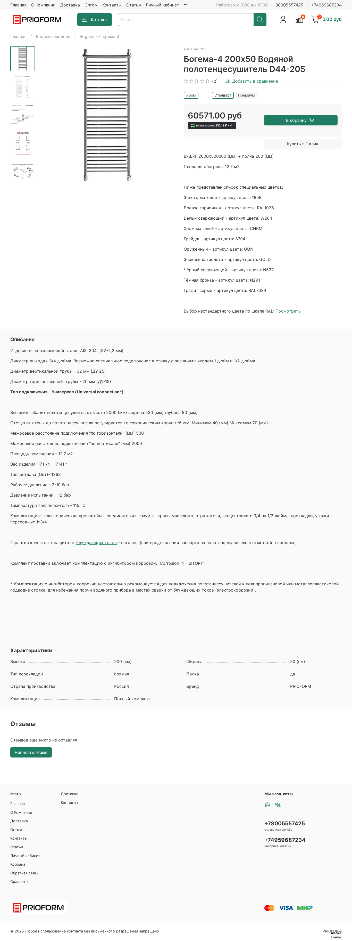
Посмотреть (288, 311)
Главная (18, 4)
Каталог (99, 19)
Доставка (70, 4)
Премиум (246, 95)
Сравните (19, 881)
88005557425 (289, 4)
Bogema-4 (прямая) (99, 36)
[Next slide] (22, 178)
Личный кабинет (162, 4)
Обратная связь (24, 873)
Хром (191, 95)
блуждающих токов (96, 542)
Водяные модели (53, 36)
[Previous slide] (48, 115)
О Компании (43, 4)
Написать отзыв (31, 752)
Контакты (112, 4)
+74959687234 (326, 4)
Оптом (91, 4)
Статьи (133, 4)
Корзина (17, 864)
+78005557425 (284, 823)
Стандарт (222, 95)
